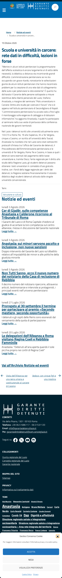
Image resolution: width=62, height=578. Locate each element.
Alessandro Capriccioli (21, 501)
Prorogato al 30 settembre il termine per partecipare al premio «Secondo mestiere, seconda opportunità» (29, 309)
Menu (4, 10)
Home (8, 32)
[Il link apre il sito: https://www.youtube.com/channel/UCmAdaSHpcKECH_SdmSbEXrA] (27, 440)
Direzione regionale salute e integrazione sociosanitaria (24, 521)
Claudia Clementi (45, 511)
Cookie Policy (27, 574)
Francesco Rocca (26, 530)
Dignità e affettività (42, 515)
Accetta (31, 551)
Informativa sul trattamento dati (17, 489)
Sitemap (6, 478)
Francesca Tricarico (10, 530)
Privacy (35, 574)
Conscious (6, 515)
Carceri (50, 507)
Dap (26, 515)
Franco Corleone (41, 530)
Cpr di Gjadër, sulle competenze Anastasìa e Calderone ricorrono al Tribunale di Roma (27, 214)
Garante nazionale (11, 464)
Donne (55, 527)
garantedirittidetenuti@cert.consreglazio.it (27, 431)
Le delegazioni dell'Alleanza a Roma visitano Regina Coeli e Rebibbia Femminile (28, 339)
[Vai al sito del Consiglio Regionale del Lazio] (17, 6)
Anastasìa (11, 506)
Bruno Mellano (38, 507)
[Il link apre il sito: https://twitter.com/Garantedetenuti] (21, 440)
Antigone (26, 507)
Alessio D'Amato (37, 501)
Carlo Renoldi (15, 511)
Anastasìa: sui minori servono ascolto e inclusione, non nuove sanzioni (30, 245)
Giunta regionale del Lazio (14, 457)
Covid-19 (17, 515)
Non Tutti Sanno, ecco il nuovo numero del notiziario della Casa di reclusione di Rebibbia (30, 276)
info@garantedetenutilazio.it (22, 428)
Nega (31, 559)
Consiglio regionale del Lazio (15, 460)
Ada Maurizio (6, 501)
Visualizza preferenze (31, 567)
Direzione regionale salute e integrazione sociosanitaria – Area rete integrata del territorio (31, 524)
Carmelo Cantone (30, 511)
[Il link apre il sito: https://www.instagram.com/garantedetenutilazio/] (33, 440)
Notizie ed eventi (23, 32)
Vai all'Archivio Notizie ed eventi (25, 365)
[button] (57, 536)
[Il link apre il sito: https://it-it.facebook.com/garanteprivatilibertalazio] (15, 440)
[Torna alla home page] (38, 6)
